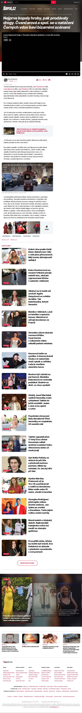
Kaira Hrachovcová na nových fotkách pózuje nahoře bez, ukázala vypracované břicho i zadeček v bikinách (40, 275)
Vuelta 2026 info (20, 670)
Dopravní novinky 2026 (72, 674)
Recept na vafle (45, 678)
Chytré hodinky (65, 691)
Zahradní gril (64, 688)
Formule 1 (31, 678)
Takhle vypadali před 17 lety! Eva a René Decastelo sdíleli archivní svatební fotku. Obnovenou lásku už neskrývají (40, 444)
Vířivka (69, 688)
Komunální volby (7, 680)
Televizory (58, 691)
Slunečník (39, 688)
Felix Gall (18, 678)
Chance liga (31, 670)
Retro (54, 9)
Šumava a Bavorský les (59, 674)
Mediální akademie (28, 696)
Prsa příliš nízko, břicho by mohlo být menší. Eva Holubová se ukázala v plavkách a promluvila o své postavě (40, 546)
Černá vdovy (36, 236)
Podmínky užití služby (39, 696)
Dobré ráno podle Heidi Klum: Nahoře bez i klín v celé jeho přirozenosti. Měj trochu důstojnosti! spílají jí (40, 254)
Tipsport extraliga (33, 674)
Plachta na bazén (26, 688)
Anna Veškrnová (12, 79)
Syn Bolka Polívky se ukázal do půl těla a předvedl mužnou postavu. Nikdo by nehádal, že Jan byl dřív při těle (40, 464)
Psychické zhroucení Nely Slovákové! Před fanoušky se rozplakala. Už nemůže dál (40, 420)
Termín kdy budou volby (8, 676)
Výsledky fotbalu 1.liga (34, 672)
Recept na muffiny (45, 672)
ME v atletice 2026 (33, 676)
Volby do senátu (7, 678)
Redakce (21, 696)
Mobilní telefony (20, 691)
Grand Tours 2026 (20, 680)
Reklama (16, 696)
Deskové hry (52, 691)
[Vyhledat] (53, 2)
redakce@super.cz (54, 707)
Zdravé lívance (44, 674)
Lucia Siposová (9, 89)
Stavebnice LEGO (29, 691)
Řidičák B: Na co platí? (72, 676)
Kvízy (60, 9)
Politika (32, 9)
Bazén (19, 688)
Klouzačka (45, 688)
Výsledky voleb (6, 674)
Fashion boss (68, 9)
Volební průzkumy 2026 (8, 672)
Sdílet (46, 80)
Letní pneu (45, 691)
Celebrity (24, 9)
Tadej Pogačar (19, 676)
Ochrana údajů (49, 696)
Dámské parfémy (38, 691)
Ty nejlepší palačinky (46, 670)
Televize (47, 9)
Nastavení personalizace (69, 696)
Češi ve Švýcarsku (58, 676)
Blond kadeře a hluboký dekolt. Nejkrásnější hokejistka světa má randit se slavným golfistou (40, 525)
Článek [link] (5, 37)
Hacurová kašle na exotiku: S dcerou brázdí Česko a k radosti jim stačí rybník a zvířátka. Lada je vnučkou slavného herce (40, 360)
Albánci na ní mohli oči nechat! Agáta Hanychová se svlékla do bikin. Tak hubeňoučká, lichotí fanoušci (39, 298)
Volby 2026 (5, 670)
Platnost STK (70, 680)
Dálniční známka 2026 (72, 672)
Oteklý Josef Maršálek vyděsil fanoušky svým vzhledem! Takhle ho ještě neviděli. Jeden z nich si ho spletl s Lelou (39, 402)
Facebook (10, 696)
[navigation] (2, 2)
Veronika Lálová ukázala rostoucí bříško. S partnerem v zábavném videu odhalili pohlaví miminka (40, 338)
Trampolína (33, 688)
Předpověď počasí (33, 686)
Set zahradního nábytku (54, 688)
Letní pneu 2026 (71, 670)
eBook (39, 80)
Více (76, 9)
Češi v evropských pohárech (61, 686)
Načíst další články (27, 563)
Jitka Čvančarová (39, 87)
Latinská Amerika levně (59, 678)
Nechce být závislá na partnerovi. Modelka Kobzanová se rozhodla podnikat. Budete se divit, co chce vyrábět (40, 379)
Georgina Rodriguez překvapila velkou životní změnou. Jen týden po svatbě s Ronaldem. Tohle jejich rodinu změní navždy (40, 506)
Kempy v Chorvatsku (59, 670)
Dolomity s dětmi (58, 680)
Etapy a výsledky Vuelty (21, 672)
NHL (30, 680)
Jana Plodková (24, 89)
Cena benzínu (50, 686)
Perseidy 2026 (42, 686)
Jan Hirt (18, 674)
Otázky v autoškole (71, 678)
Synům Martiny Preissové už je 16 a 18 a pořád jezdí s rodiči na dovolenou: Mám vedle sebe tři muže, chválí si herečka (40, 485)
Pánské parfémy (74, 691)
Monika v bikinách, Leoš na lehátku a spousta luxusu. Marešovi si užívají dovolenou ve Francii (40, 317)
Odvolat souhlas (58, 696)
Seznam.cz (77, 2)
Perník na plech (45, 680)
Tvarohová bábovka (46, 676)
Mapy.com (25, 686)
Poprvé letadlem (58, 672)
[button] (41, 54)
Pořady (39, 9)
